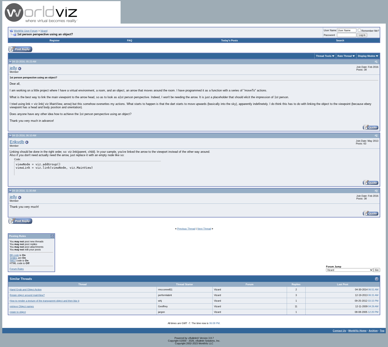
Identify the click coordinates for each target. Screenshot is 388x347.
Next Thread (204, 228)
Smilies (13, 257)
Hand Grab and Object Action (26, 289)
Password (329, 35)
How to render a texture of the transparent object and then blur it (44, 300)
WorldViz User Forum (25, 30)
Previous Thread (186, 228)
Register (55, 40)
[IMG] (13, 260)
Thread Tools (323, 56)
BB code (14, 255)
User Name (330, 30)
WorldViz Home (357, 330)
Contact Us (339, 330)
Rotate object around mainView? (27, 295)
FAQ (129, 40)
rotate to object (18, 312)
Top (382, 330)
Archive (373, 330)
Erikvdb (17, 141)
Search (340, 40)
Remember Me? (370, 30)
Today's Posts (229, 40)
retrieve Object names (22, 306)
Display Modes (366, 56)
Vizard (43, 30)
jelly (13, 68)
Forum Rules (17, 268)
